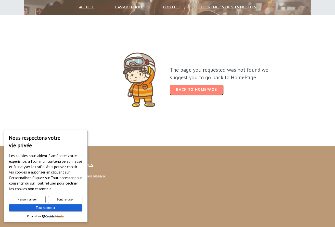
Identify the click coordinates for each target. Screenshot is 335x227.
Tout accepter (45, 208)
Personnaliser (27, 199)
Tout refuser (65, 199)
